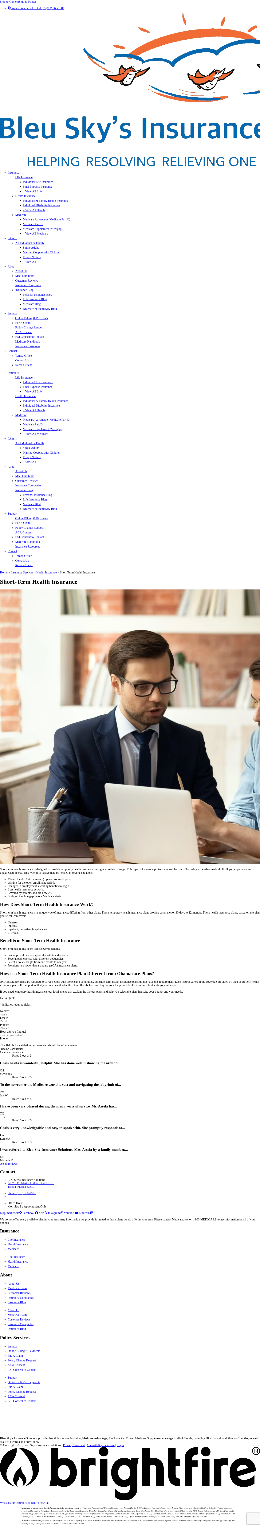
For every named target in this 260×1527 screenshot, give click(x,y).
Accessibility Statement (101, 1445)
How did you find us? (13, 1031)
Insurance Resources (27, 346)
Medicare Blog (32, 304)
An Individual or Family (29, 243)
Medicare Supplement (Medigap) (42, 229)
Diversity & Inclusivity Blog (40, 308)
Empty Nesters (32, 257)
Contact (12, 350)
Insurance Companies (28, 285)
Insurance (13, 172)
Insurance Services (22, 572)
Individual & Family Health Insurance (45, 200)
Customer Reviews (26, 280)
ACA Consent (23, 332)
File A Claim (22, 322)
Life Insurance (24, 177)
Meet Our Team (24, 275)
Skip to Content (9, 1)
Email (4, 1017)
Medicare (20, 214)
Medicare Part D (33, 224)
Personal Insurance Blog (37, 294)
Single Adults (31, 247)
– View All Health (34, 210)
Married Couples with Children (41, 252)
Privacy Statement (74, 1445)
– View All (29, 261)
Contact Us (22, 360)
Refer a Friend (24, 365)
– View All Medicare (35, 233)
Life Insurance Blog (35, 299)
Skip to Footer (27, 1)
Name (4, 1011)
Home (3, 572)
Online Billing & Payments (31, 318)
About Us (21, 271)
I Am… (12, 238)
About (11, 266)
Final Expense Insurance (37, 186)
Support (12, 313)
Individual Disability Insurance (41, 205)
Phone (4, 1024)
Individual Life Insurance (38, 181)
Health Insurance (25, 196)
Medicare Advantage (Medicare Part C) (46, 219)
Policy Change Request (29, 327)
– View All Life (32, 191)
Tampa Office (23, 355)
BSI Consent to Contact (29, 336)
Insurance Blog (24, 289)
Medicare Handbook (27, 341)
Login (120, 1445)
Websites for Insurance (25, 1502)
